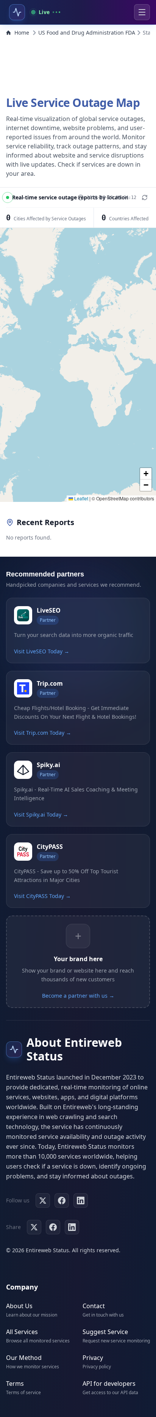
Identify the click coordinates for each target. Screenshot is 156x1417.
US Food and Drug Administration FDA (86, 32)
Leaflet (80, 498)
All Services (22, 1332)
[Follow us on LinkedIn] (80, 1200)
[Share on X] (34, 1227)
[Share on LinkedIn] (72, 1227)
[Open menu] (142, 12)
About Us (19, 1306)
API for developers (109, 1383)
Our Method (24, 1357)
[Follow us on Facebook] (62, 1200)
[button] (145, 473)
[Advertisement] (78, 64)
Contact (94, 1306)
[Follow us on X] (43, 1200)
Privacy (93, 1357)
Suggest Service (105, 1332)
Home (21, 32)
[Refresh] (144, 197)
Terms (15, 1383)
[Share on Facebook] (53, 1227)
